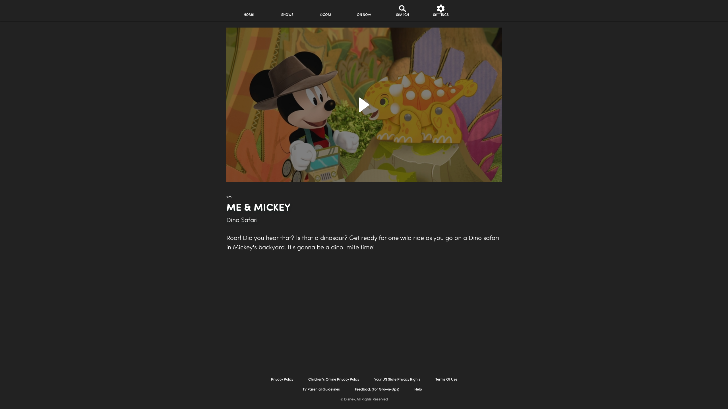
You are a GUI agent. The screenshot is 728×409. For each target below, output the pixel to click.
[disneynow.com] (178, 9)
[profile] (479, 10)
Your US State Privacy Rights (397, 379)
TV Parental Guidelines (321, 389)
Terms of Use (446, 379)
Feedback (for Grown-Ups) (377, 389)
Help (418, 389)
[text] (228, 197)
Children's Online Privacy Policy (333, 379)
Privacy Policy (282, 379)
